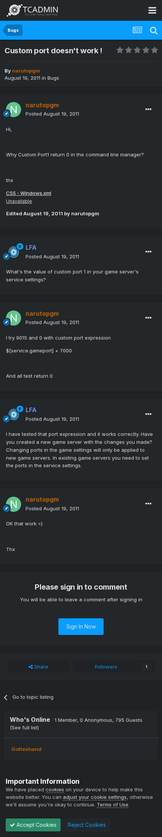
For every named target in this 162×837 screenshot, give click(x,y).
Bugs (53, 78)
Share (40, 667)
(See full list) (24, 727)
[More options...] (148, 109)
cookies (55, 789)
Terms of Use (112, 804)
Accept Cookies (36, 825)
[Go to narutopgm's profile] (13, 109)
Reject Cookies (86, 825)
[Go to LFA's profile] (13, 252)
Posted (52, 114)
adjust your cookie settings (95, 797)
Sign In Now (81, 626)
